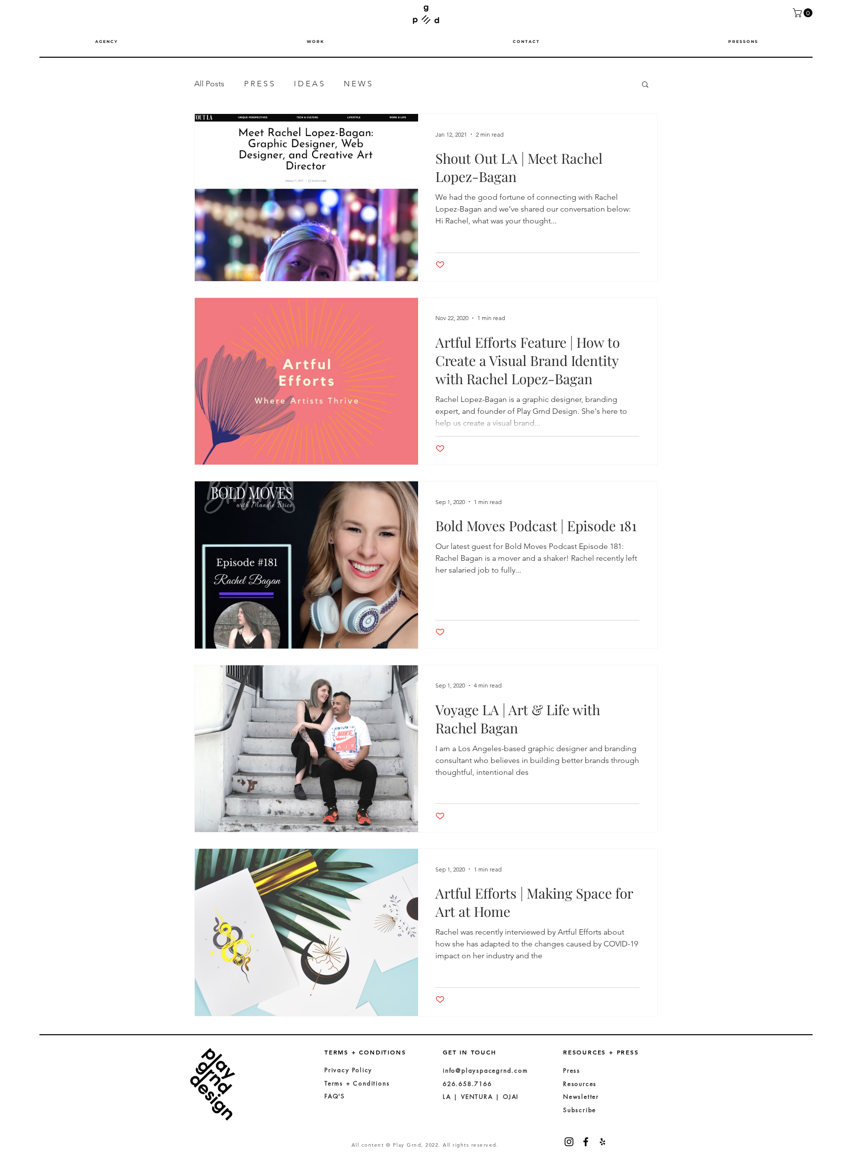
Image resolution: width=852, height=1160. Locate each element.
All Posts (209, 83)
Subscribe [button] (579, 1110)
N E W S (358, 83)
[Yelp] (602, 1142)
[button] (804, 12)
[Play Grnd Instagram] (569, 1142)
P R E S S (259, 83)
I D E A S (309, 83)
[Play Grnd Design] (586, 1142)
